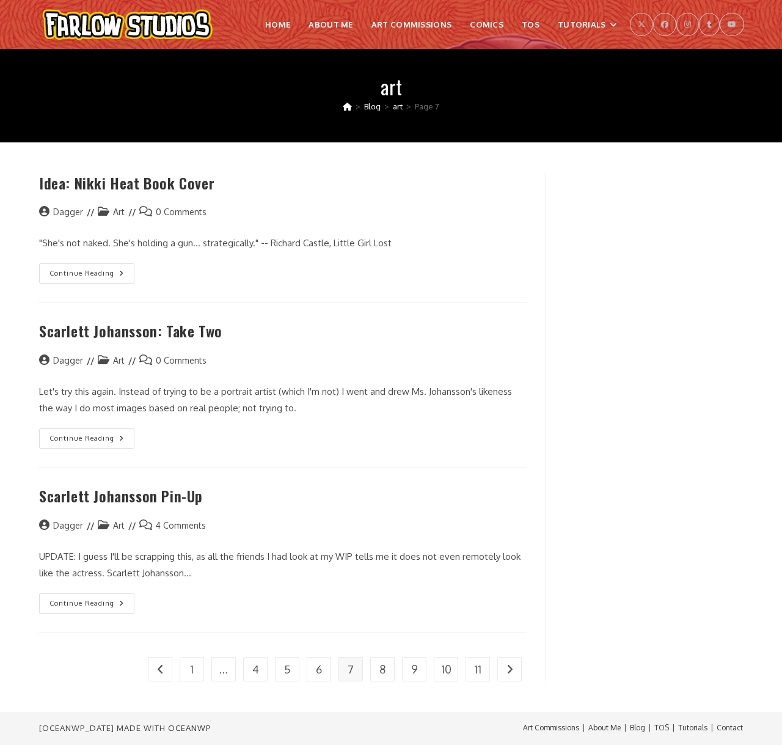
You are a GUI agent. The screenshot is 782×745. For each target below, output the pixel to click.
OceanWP (189, 728)
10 (446, 669)
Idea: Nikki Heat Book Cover (126, 183)
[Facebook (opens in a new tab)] (664, 24)
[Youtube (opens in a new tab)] (732, 24)
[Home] (347, 106)
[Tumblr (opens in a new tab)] (709, 24)
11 (477, 669)
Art (119, 212)
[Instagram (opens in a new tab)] (687, 24)
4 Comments (181, 525)
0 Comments (181, 212)
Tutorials (692, 727)
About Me (604, 727)
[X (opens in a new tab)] (641, 24)
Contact (730, 727)
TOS (661, 727)
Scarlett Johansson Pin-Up (121, 496)
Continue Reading (91, 276)
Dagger (68, 212)
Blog (637, 727)
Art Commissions (551, 727)
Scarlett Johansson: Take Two (130, 331)
